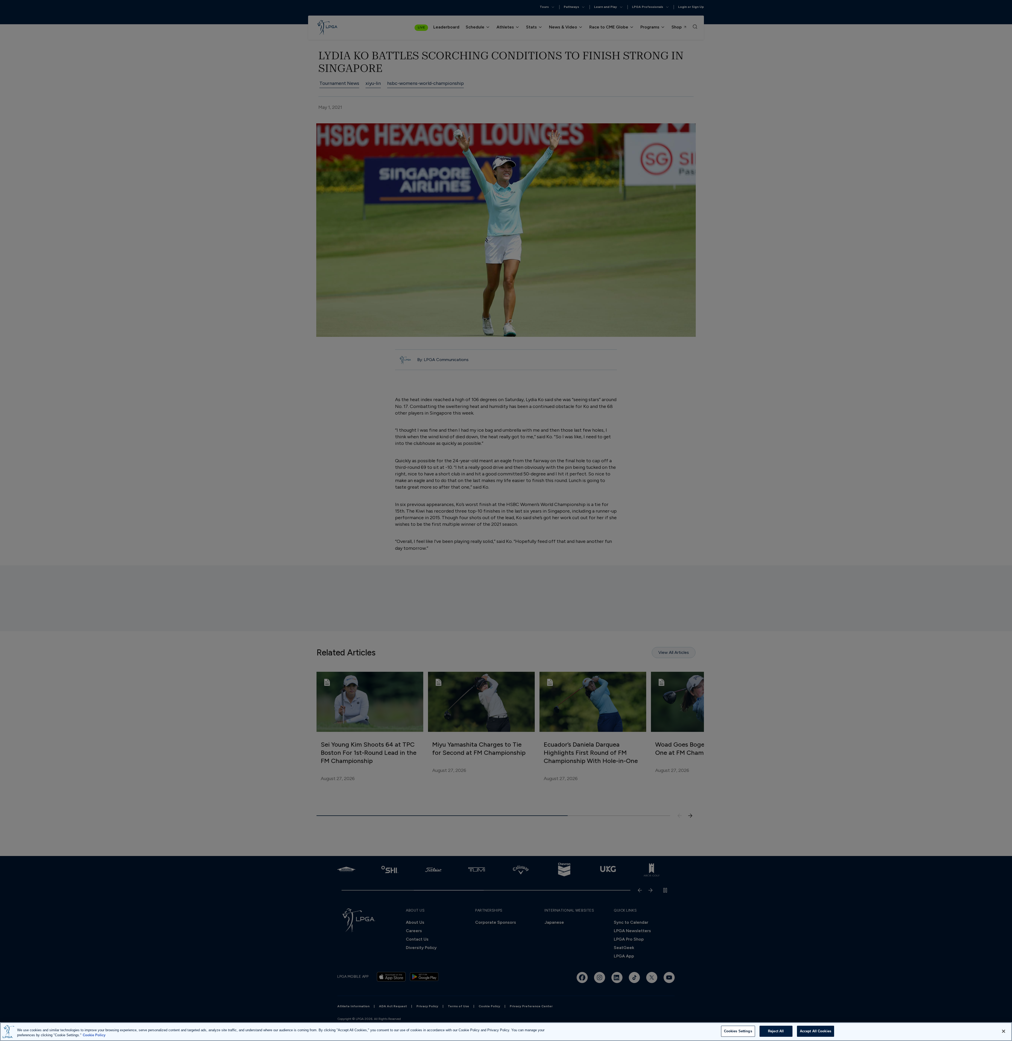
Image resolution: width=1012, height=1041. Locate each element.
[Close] (1003, 1031)
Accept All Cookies (815, 1031)
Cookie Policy (94, 1035)
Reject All (776, 1031)
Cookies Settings (738, 1031)
